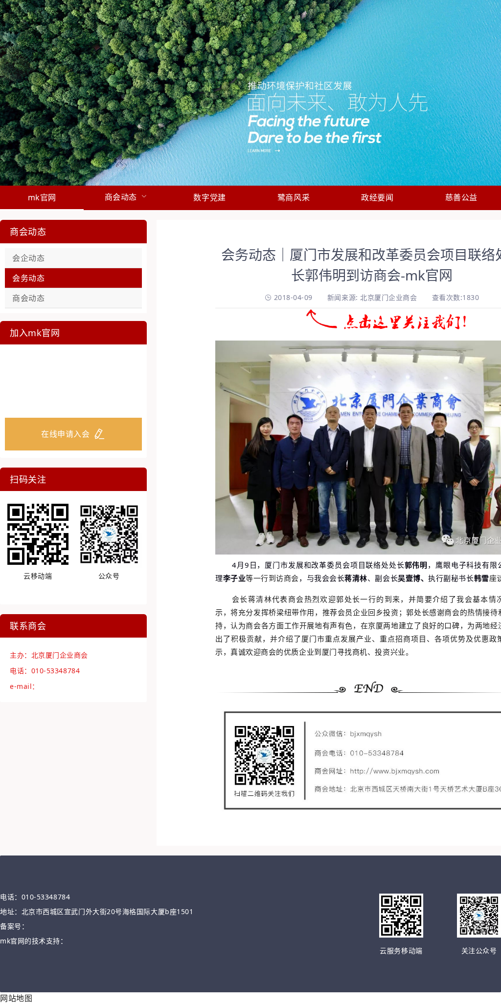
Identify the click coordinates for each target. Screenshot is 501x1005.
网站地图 (16, 998)
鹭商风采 (293, 197)
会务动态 (28, 278)
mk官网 (42, 197)
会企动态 (28, 258)
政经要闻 (377, 197)
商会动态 (28, 298)
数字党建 (209, 197)
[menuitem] (42, 198)
